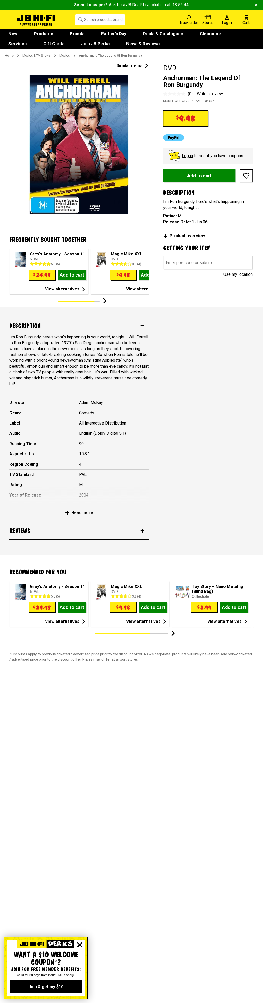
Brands (77, 33)
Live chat (151, 4)
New (12, 33)
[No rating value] (175, 94)
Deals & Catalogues (163, 33)
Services (17, 43)
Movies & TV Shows (36, 55)
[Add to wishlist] (246, 175)
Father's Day (113, 33)
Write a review (210, 93)
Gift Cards (53, 43)
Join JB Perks (95, 43)
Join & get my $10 (45, 986)
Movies (64, 55)
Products (43, 33)
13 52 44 (180, 4)
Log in (187, 155)
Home (9, 55)
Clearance (210, 33)
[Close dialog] (80, 945)
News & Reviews (143, 43)
